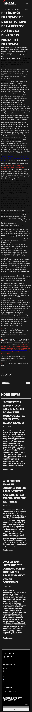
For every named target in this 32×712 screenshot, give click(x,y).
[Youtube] (11, 657)
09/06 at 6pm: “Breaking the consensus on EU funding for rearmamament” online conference (14, 572)
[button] (27, 2)
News (4, 671)
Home (5, 668)
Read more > (8, 469)
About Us (5, 674)
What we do (6, 677)
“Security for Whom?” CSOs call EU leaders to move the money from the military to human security (14, 412)
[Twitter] (8, 657)
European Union (22, 9)
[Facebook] (4, 657)
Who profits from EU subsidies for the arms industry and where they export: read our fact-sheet (14, 491)
